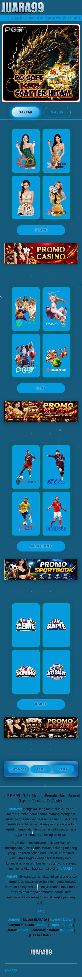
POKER (41, 704)
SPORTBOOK (41, 546)
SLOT (41, 388)
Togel (41, 769)
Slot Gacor (18, 769)
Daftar (25, 112)
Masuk (57, 112)
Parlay (63, 769)
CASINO (41, 230)
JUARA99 (15, 809)
